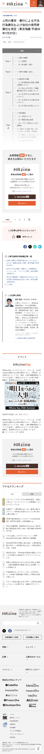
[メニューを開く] (3, 3)
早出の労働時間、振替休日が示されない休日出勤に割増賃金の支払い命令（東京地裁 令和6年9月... (22, 279)
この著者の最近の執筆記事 (25, 338)
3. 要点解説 (21, 113)
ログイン (23, 203)
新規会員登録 (23, 197)
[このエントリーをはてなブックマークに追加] (40, 246)
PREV (8, 220)
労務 (4, 42)
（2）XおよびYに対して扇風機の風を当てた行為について (27, 89)
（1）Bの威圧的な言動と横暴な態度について (28, 83)
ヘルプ (12, 714)
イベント (6, 669)
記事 (4, 656)
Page (8, 61)
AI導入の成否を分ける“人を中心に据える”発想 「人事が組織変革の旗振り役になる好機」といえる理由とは (24, 564)
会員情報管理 (14, 721)
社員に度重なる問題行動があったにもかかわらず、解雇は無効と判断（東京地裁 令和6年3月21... (22, 262)
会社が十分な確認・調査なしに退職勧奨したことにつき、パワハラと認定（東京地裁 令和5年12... (22, 271)
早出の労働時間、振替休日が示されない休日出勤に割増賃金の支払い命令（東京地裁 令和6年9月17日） (23, 528)
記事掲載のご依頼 (11, 637)
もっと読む (9, 284)
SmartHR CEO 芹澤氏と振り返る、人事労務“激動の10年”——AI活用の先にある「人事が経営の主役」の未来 (23, 545)
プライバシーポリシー (17, 734)
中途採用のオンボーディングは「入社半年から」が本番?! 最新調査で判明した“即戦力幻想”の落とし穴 (23, 574)
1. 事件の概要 (22, 58)
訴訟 (9, 42)
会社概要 (12, 727)
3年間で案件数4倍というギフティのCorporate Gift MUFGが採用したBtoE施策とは (23, 520)
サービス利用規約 (15, 731)
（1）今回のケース (24, 116)
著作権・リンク (15, 718)
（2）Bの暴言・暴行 (25, 64)
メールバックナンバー (23, 191)
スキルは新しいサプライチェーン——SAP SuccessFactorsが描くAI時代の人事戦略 (21, 536)
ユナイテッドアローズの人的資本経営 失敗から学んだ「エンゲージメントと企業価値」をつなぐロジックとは (23, 501)
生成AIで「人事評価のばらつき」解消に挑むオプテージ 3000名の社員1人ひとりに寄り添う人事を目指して (23, 511)
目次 (22, 51)
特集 (4, 647)
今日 (12, 494)
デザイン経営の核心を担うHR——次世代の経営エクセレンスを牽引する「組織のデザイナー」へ (23, 584)
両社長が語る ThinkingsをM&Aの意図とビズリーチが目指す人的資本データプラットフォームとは (23, 555)
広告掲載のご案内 (32, 637)
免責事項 (12, 724)
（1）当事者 (22, 61)
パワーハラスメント (19, 42)
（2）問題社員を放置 (25, 119)
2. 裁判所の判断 (23, 79)
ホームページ (20, 325)
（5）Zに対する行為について (28, 105)
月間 (31, 494)
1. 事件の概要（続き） (25, 72)
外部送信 (12, 737)
